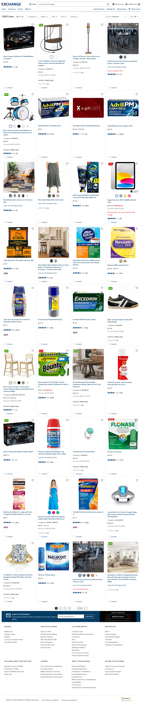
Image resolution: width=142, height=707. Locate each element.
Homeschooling (110, 634)
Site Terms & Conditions (50, 700)
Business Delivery (47, 637)
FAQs (74, 639)
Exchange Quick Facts (79, 669)
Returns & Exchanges (79, 645)
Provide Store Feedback (49, 634)
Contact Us (76, 637)
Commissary (109, 669)
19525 (80, 608)
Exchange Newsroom (79, 674)
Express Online (46, 631)
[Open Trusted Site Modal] (126, 699)
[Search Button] (108, 4)
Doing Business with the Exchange (84, 687)
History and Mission (78, 666)
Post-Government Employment (51, 666)
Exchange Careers (47, 669)
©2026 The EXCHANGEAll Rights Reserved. (22, 700)
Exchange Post (77, 677)
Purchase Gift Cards (48, 645)
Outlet (20, 9)
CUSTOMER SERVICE (79, 626)
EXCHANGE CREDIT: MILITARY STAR (17, 661)
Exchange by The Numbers (81, 671)
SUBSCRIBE (89, 616)
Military (28, 9)
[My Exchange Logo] (15, 4)
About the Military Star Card (14, 671)
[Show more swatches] (27, 126)
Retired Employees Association (51, 674)
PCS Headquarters (111, 642)
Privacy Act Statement (69, 700)
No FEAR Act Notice (112, 674)
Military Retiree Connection (50, 671)
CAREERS (44, 661)
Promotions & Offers (11, 669)
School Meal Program (112, 637)
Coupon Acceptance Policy (13, 639)
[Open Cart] (139, 4)
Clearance (12, 9)
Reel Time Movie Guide (49, 639)
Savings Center (9, 634)
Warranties (75, 650)
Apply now (8, 674)
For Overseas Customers (80, 653)
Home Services (46, 647)
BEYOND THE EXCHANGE (114, 661)
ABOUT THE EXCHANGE (81, 661)
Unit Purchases (99, 9)
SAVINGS (7, 626)
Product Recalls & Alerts (80, 655)
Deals (4, 9)
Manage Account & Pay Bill (13, 666)
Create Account (77, 631)
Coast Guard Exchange (113, 671)
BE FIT (107, 631)
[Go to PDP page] (19, 38)
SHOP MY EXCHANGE (49, 626)
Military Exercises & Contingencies (84, 679)
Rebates (7, 637)
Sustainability (76, 682)
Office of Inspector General (114, 666)
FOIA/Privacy (76, 685)
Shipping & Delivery (78, 647)
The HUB (108, 639)
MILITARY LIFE (110, 626)
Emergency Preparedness (114, 645)
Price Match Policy (10, 642)
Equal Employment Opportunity (51, 677)
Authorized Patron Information (82, 634)
